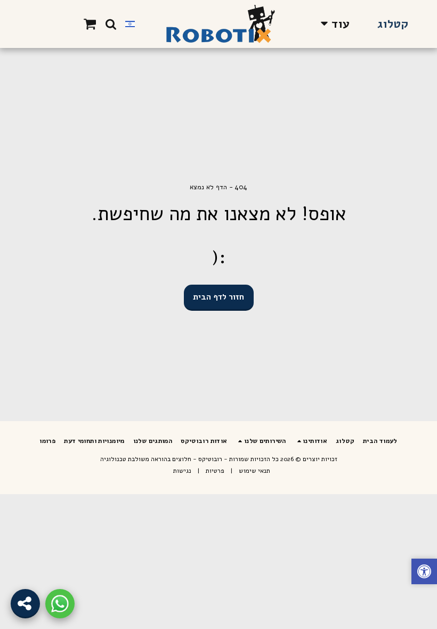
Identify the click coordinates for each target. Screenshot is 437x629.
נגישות (182, 470)
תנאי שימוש (254, 470)
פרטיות (215, 470)
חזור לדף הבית (218, 297)
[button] (110, 24)
